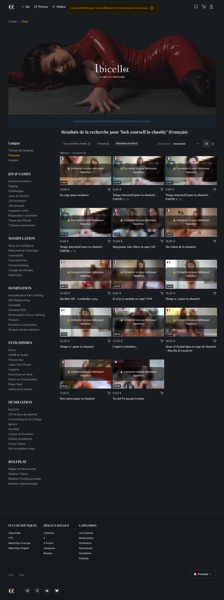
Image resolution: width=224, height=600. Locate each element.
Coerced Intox (17, 260)
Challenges (15, 191)
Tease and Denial (19, 220)
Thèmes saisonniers (21, 225)
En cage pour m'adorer (74, 195)
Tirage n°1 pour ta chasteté (77, 346)
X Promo (48, 543)
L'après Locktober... (125, 346)
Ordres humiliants (20, 439)
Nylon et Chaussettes (22, 379)
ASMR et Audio (18, 355)
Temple (12, 21)
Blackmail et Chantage (23, 250)
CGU (11, 575)
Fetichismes (85, 548)
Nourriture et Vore (20, 374)
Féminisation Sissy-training (26, 315)
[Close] (152, 8)
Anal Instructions (19, 181)
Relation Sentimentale (22, 483)
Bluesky (48, 553)
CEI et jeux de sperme (22, 414)
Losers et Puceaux (20, 434)
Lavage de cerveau (20, 270)
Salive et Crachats (20, 389)
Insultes (13, 429)
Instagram (49, 548)
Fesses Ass (15, 359)
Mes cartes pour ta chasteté (77, 398)
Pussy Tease (16, 443)
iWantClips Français (19, 543)
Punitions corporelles (22, 324)
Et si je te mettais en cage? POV (132, 299)
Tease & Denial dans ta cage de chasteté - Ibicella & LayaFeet (191, 348)
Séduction (15, 275)
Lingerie (13, 369)
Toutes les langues (21, 150)
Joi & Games (86, 532)
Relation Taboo (18, 474)
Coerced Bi (15, 255)
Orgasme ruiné (18, 210)
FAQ (21, 575)
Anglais (13, 160)
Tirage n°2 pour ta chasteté (183, 299)
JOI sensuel (16, 205)
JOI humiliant (17, 201)
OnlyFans (49, 532)
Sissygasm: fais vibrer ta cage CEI (134, 247)
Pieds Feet (15, 384)
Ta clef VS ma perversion (128, 398)
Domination (85, 543)
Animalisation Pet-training (25, 295)
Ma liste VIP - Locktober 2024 (79, 299)
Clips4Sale (14, 532)
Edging (13, 186)
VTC (10, 537)
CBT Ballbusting (19, 300)
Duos (12, 350)
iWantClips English (18, 548)
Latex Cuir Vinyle (19, 364)
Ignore (12, 424)
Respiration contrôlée (22, 215)
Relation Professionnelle (24, 478)
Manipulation (86, 537)
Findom (13, 320)
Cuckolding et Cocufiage (25, 419)
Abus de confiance (20, 245)
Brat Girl (13, 409)
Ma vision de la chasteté (181, 247)
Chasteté (14, 305)
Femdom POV (17, 310)
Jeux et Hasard (18, 196)
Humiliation (85, 553)
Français (203, 574)
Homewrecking (18, 265)
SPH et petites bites (21, 448)
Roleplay (84, 558)
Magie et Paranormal (22, 469)
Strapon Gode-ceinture (23, 329)
